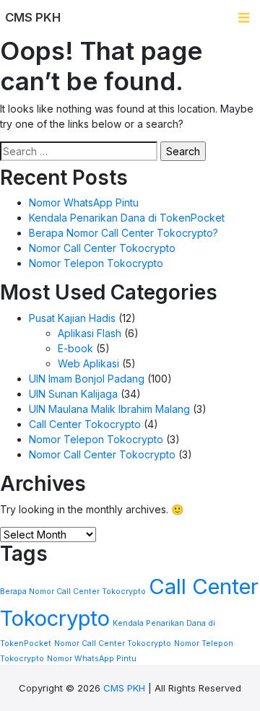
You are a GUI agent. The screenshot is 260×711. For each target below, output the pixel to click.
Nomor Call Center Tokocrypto (102, 248)
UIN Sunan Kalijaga (73, 394)
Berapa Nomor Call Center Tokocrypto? (123, 233)
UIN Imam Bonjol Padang (86, 378)
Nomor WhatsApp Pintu (84, 202)
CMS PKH (124, 688)
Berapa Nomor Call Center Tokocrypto (73, 591)
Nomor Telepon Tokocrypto (96, 263)
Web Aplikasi (88, 363)
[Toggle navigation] (244, 17)
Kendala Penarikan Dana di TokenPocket (127, 217)
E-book (75, 348)
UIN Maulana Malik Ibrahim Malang (109, 409)
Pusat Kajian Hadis (72, 318)
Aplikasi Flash (89, 333)
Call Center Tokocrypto (85, 424)
